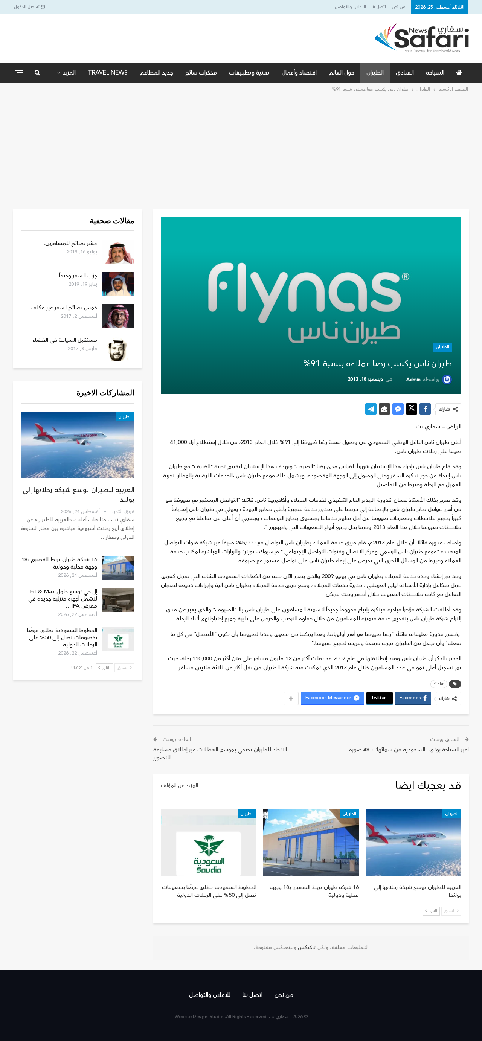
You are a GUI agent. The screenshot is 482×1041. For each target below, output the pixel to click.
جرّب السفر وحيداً (78, 275)
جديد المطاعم (156, 72)
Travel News (108, 72)
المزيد (69, 72)
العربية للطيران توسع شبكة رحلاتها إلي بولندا (78, 494)
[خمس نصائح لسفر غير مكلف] (118, 316)
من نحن (399, 7)
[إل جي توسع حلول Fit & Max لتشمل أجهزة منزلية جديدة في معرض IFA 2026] (118, 600)
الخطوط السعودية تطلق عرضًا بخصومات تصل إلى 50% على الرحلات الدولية (62, 637)
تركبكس (306, 947)
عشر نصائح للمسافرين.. (69, 243)
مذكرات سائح (201, 72)
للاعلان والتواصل (350, 7)
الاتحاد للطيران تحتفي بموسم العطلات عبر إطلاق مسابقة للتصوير (220, 753)
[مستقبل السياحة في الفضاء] (118, 349)
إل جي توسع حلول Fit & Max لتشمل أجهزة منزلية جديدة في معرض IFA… (62, 598)
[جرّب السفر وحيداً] (118, 284)
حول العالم (341, 72)
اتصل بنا (379, 7)
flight (439, 684)
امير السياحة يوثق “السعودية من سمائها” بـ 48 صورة (409, 749)
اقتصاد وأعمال (299, 72)
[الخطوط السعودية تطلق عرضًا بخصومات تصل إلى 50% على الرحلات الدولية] (208, 842)
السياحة (435, 72)
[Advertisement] (241, 150)
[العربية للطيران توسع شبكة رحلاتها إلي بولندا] (413, 842)
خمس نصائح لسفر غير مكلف (64, 307)
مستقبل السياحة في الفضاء (64, 340)
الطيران (375, 72)
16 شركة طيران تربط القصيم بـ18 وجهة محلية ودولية (59, 563)
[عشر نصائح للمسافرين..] (118, 252)
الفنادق (405, 72)
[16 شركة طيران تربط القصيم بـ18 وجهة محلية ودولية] (311, 842)
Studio (217, 1016)
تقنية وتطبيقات (249, 72)
